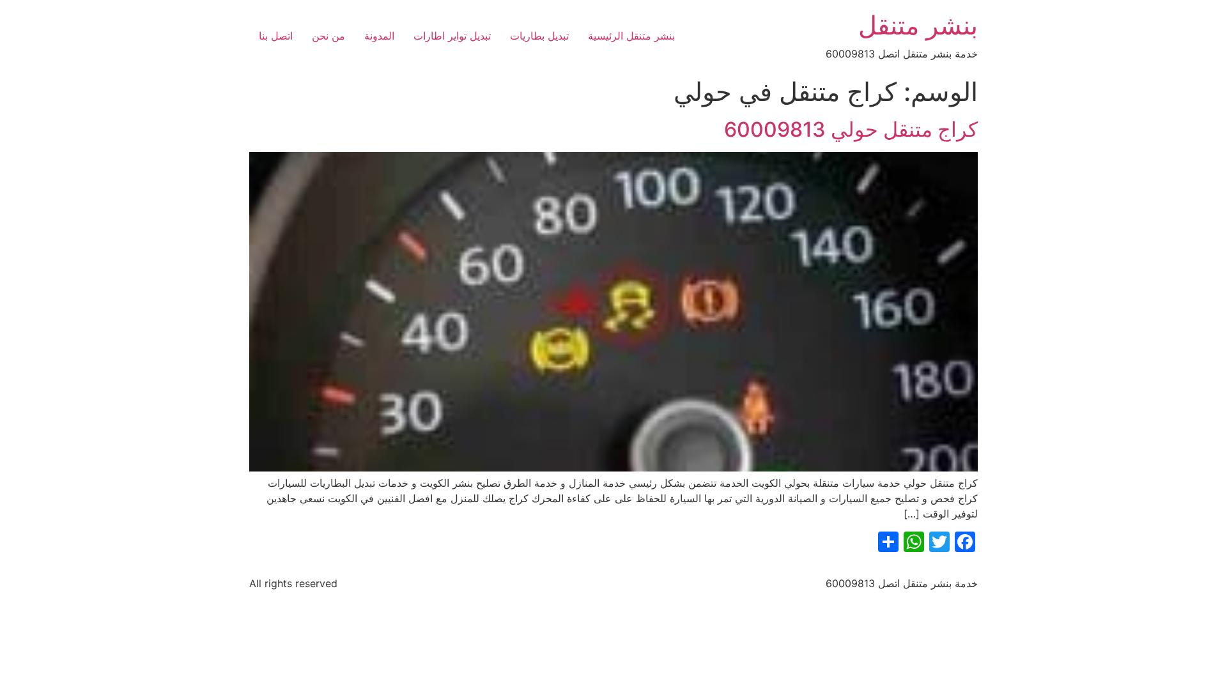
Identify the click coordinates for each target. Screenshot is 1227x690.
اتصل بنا (276, 35)
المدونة (379, 35)
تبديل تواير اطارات (452, 35)
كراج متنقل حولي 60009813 (851, 129)
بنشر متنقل (918, 25)
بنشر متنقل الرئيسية (631, 35)
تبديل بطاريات (539, 35)
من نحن (328, 35)
